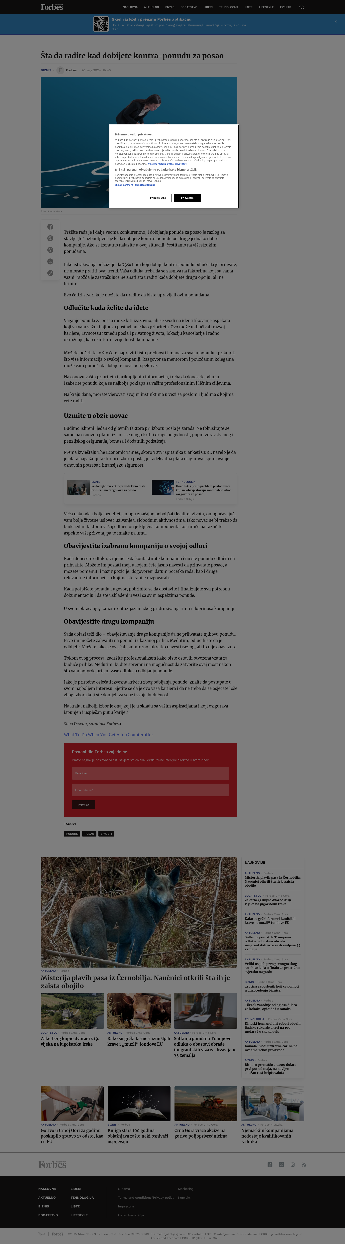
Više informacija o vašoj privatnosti (167, 163)
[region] (174, 166)
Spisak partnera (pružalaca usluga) (135, 184)
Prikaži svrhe (158, 197)
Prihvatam (187, 197)
